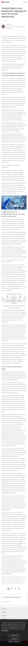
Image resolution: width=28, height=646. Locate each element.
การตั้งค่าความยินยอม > (14, 641)
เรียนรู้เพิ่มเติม (4, 630)
